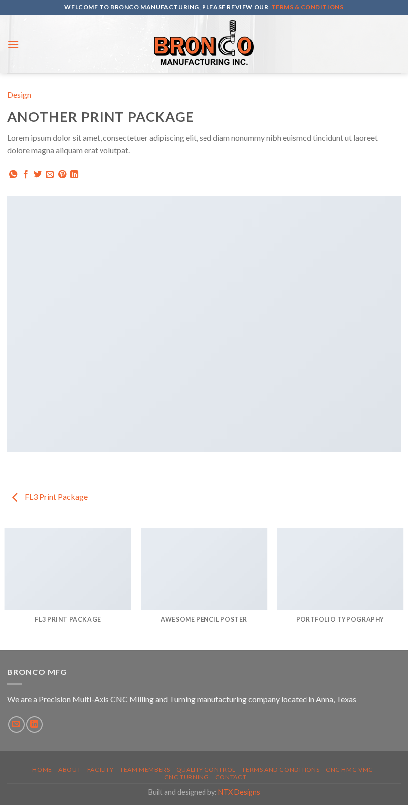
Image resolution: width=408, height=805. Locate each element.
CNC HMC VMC (349, 769)
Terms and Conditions (280, 769)
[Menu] (13, 44)
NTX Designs (239, 792)
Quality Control (206, 769)
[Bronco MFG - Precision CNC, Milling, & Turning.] (204, 44)
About (69, 769)
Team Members (145, 769)
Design (19, 94)
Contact (230, 777)
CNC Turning (186, 777)
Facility (100, 769)
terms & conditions (307, 7)
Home (42, 769)
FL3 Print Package (55, 496)
